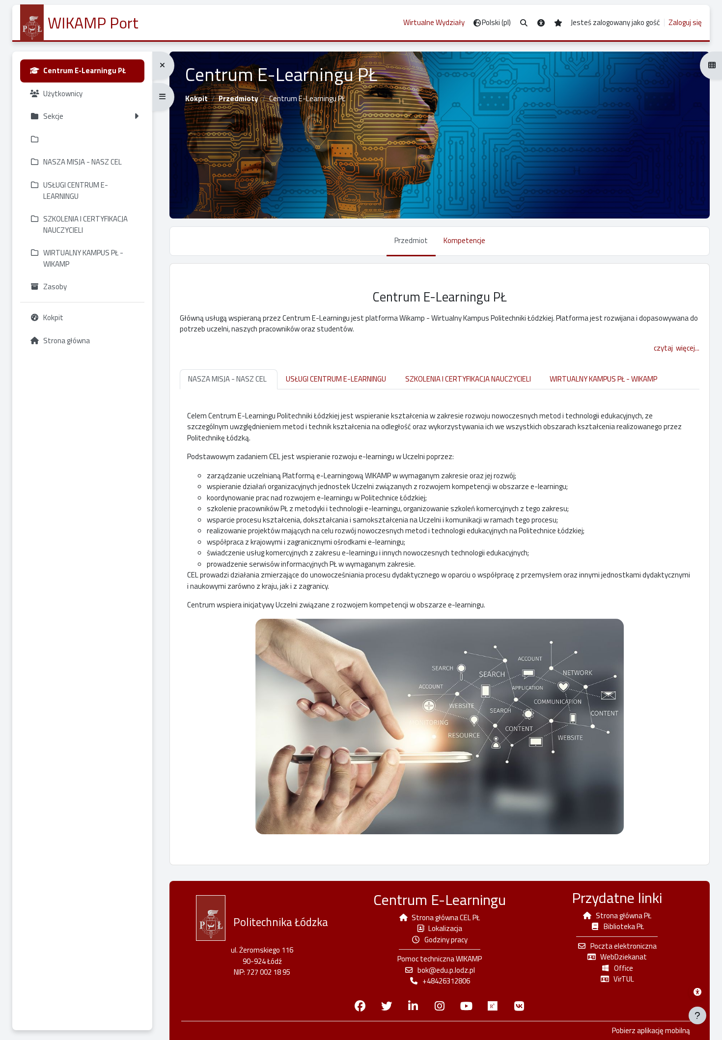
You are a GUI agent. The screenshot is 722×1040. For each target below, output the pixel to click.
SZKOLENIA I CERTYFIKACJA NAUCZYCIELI (468, 378)
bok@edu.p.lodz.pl (446, 970)
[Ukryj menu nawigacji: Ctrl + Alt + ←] (163, 66)
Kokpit (196, 98)
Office (623, 968)
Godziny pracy (446, 939)
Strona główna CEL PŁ (446, 917)
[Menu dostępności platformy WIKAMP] (697, 992)
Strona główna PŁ (623, 915)
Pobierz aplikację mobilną (651, 1030)
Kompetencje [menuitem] (464, 240)
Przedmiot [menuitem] (411, 240)
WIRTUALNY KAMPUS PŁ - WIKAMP (603, 378)
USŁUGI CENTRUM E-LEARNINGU (336, 378)
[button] (524, 23)
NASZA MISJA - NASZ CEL (227, 378)
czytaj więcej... (676, 348)
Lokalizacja (445, 928)
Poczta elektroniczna (623, 946)
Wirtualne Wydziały (434, 22)
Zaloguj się (685, 22)
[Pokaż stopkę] (697, 1015)
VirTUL (623, 979)
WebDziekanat (623, 956)
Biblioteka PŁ (624, 926)
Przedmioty (238, 98)
